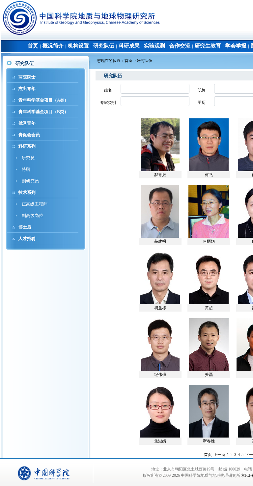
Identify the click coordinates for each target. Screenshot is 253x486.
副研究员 (30, 180)
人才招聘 (27, 238)
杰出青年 (27, 88)
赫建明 (160, 241)
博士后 (24, 227)
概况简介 (53, 45)
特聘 (26, 169)
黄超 (209, 308)
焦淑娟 (160, 441)
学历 (202, 102)
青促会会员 (29, 134)
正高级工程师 (34, 203)
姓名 (108, 90)
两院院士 (27, 77)
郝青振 (160, 174)
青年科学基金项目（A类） (43, 100)
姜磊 (209, 374)
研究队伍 (103, 45)
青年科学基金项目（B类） (43, 111)
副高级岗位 (32, 215)
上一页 (219, 454)
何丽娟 (209, 241)
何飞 (209, 174)
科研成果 (129, 45)
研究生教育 (208, 45)
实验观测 (154, 45)
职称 (202, 90)
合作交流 (179, 45)
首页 (33, 45)
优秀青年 (27, 123)
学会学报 (235, 45)
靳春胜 (209, 441)
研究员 (28, 157)
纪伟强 (160, 374)
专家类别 (108, 102)
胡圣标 (160, 308)
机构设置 (78, 45)
